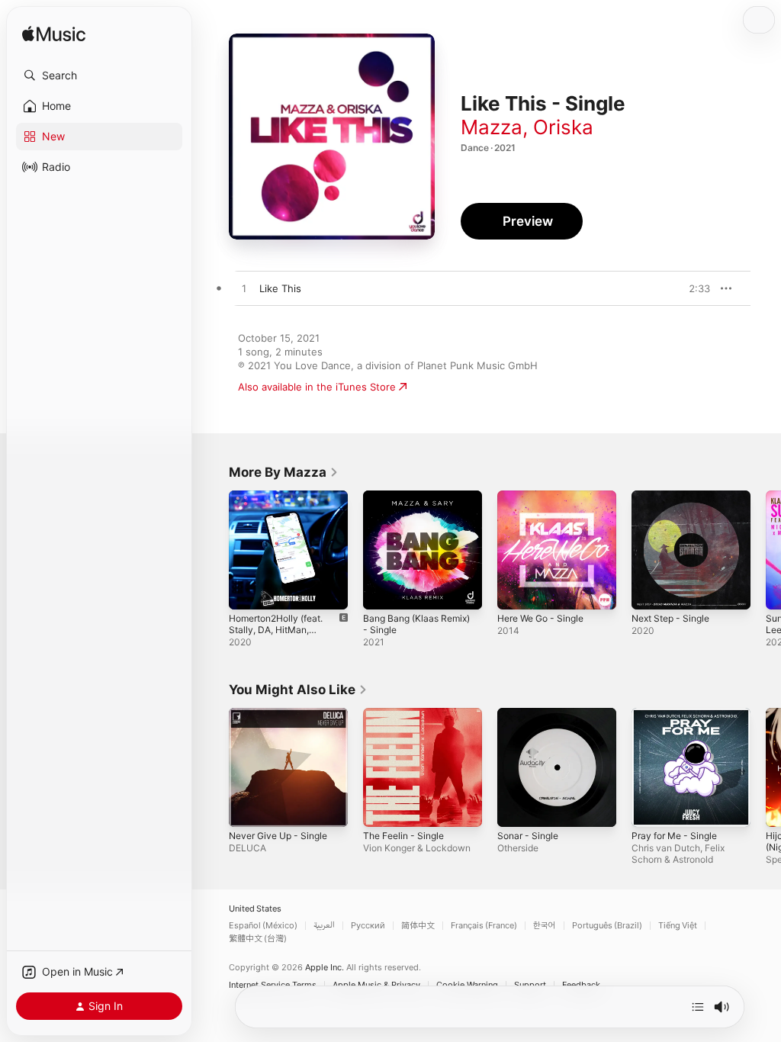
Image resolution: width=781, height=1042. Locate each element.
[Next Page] (765, 550)
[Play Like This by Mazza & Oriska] (244, 289)
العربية (324, 925)
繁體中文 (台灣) (258, 938)
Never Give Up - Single (278, 835)
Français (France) (484, 925)
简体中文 (418, 925)
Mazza (491, 127)
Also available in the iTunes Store (317, 387)
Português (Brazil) (607, 925)
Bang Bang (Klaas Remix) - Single (416, 624)
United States (255, 909)
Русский (368, 925)
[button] (99, 75)
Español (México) (263, 925)
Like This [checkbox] (280, 288)
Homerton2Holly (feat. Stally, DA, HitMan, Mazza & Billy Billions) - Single (276, 635)
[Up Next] (698, 1007)
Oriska (563, 127)
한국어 (544, 925)
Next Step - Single (670, 618)
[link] (284, 472)
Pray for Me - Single (674, 835)
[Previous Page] (213, 550)
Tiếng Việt (677, 925)
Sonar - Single (527, 835)
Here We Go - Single (540, 618)
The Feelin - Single (403, 835)
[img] (53, 34)
